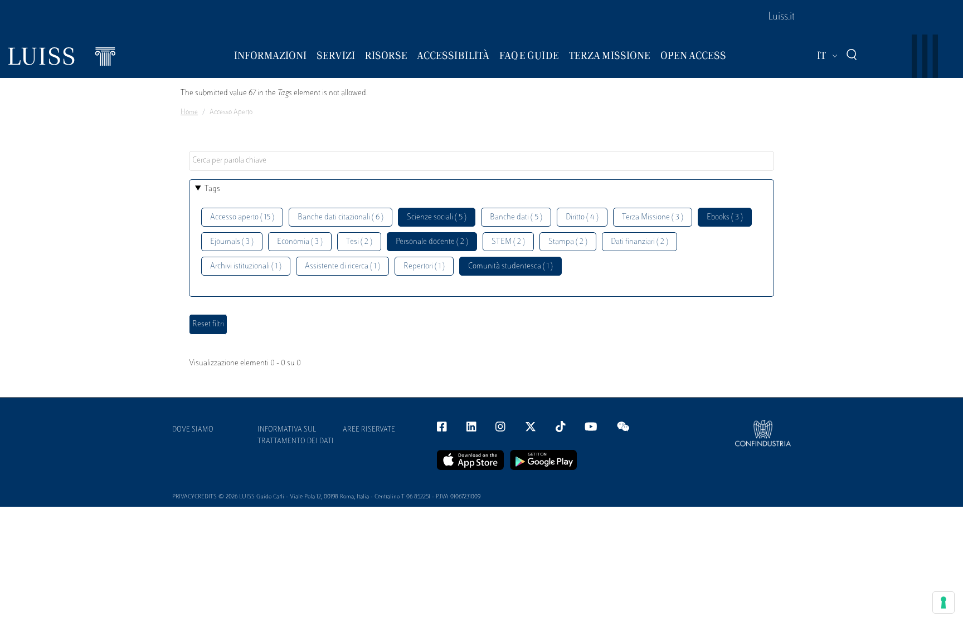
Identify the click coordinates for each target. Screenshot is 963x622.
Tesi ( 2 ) (359, 242)
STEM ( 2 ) (508, 242)
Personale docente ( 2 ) (432, 242)
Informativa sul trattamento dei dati (295, 436)
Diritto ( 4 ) (582, 217)
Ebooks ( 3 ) (725, 217)
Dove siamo (192, 430)
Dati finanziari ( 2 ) (639, 242)
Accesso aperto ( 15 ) (242, 217)
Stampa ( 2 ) (567, 242)
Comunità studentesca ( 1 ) (510, 266)
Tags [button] (212, 189)
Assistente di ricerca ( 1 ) (342, 266)
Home (189, 112)
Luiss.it (781, 17)
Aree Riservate (369, 430)
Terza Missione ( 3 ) (652, 217)
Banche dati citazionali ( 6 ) (340, 217)
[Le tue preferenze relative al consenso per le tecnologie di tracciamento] (943, 602)
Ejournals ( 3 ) (232, 242)
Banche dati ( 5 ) (516, 217)
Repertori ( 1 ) (424, 266)
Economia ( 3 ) (300, 242)
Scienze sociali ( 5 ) (436, 217)
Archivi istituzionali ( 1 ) (245, 266)
